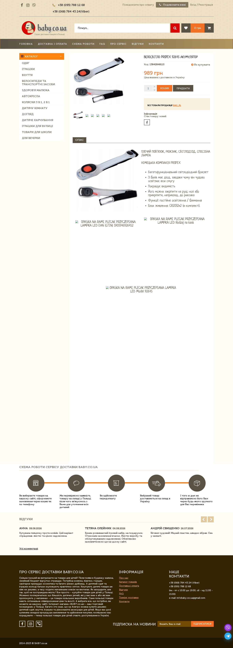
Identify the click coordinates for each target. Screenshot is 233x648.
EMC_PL (177, 105)
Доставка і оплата (52, 44)
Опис (79, 140)
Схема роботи (83, 44)
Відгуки (138, 44)
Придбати (183, 88)
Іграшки (28, 69)
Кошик (164, 88)
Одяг (25, 63)
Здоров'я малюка (35, 90)
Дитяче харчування (37, 120)
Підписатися (202, 623)
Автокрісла (31, 96)
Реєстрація (205, 4)
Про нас (123, 578)
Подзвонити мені (174, 4)
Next (211, 519)
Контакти (156, 44)
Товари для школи (37, 132)
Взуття (27, 75)
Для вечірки (31, 138)
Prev (204, 519)
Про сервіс (118, 44)
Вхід (193, 4)
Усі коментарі (28, 548)
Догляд (28, 114)
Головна (26, 44)
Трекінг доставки (129, 597)
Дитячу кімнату (34, 108)
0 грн (197, 28)
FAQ (102, 44)
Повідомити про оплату (138, 4)
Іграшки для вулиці (37, 126)
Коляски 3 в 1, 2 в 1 (36, 102)
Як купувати (201, 64)
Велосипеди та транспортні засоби (38, 82)
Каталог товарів (128, 582)
